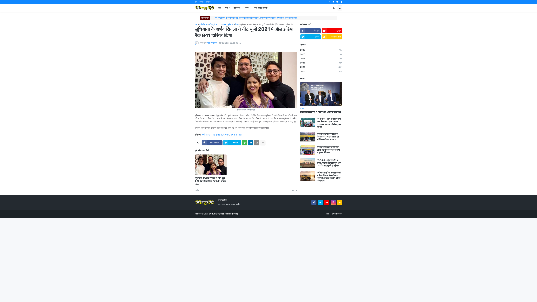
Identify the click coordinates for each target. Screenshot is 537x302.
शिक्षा (240, 135)
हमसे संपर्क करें (337, 214)
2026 (321, 50)
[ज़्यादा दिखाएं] (262, 142)
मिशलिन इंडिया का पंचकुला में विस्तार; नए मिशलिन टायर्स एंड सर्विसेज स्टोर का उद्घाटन (328, 137)
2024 (321, 58)
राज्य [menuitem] (247, 8)
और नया (199, 190)
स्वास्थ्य (208, 2)
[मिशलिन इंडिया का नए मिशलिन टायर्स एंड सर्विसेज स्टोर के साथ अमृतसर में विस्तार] (307, 150)
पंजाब (227, 135)
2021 (321, 71)
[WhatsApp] (244, 142)
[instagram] (333, 202)
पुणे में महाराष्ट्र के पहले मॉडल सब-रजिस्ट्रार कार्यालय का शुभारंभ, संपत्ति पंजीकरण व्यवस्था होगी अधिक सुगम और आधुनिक (256, 18)
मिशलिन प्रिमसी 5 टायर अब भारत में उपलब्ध (320, 112)
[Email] (256, 142)
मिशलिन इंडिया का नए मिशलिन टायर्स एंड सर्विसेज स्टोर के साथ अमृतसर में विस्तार (328, 150)
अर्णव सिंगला (206, 135)
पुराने (293, 190)
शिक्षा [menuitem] (226, 8)
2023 (321, 63)
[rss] (341, 2)
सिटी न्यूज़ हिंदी (219, 214)
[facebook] (329, 2)
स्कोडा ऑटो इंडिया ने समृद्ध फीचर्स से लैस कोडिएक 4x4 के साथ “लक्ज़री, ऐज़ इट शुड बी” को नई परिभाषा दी (329, 176)
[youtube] (337, 2)
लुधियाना (233, 135)
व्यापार (201, 2)
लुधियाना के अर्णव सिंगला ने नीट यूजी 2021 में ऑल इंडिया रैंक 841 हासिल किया (210, 181)
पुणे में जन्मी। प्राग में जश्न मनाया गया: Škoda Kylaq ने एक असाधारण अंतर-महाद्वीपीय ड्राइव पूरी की (329, 123)
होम (196, 2)
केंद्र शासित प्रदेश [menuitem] (260, 8)
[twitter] (333, 2)
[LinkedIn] (250, 142)
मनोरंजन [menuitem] (237, 8)
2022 (321, 67)
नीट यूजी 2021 (218, 135)
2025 (321, 54)
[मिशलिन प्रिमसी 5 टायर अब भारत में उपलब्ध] (321, 94)
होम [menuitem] (219, 8)
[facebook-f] (313, 202)
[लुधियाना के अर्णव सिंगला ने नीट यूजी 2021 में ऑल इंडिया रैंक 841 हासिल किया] (211, 164)
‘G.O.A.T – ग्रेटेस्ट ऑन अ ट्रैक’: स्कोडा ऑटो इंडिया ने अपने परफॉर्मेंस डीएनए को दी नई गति (329, 163)
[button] (334, 7)
